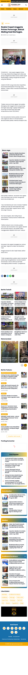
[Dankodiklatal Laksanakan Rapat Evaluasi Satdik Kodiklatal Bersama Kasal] (5, 562)
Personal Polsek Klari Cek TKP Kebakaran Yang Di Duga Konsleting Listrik (13, 465)
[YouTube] (16, 628)
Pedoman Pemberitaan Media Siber (11, 639)
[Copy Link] (13, 276)
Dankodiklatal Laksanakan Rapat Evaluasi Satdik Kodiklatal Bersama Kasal (17, 562)
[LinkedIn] (12, 632)
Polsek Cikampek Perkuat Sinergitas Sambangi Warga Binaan (13, 471)
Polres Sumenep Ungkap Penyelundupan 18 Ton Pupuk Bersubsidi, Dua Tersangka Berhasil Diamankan (15, 482)
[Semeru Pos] (14, 5)
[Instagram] (12, 628)
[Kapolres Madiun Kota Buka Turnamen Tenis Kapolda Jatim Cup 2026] (5, 162)
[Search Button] (26, 5)
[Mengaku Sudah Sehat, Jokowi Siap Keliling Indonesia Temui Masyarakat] (5, 190)
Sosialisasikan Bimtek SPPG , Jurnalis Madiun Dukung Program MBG (17, 496)
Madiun (4, 383)
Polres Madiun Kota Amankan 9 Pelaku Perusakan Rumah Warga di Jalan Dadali (20, 303)
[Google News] (20, 628)
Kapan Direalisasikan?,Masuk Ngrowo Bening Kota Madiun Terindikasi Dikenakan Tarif (15, 510)
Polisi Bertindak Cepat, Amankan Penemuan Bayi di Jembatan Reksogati (17, 182)
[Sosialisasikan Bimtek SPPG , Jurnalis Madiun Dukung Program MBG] (5, 497)
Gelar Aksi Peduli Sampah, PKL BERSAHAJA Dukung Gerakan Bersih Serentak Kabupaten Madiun (10, 387)
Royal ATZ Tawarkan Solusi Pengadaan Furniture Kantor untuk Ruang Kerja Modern (9, 407)
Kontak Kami (16, 636)
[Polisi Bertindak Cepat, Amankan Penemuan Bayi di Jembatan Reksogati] (5, 183)
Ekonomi (21, 9)
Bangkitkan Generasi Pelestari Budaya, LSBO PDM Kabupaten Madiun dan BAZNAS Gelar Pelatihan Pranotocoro (17, 168)
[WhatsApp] (10, 276)
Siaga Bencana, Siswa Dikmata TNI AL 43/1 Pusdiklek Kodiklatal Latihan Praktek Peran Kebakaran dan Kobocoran (17, 568)
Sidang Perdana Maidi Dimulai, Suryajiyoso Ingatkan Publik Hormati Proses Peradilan (10, 376)
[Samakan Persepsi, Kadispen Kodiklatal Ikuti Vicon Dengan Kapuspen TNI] (5, 576)
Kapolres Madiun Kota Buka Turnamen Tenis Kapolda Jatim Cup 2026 (17, 161)
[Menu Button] (2, 5)
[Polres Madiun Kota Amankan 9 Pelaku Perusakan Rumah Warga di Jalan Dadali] (21, 296)
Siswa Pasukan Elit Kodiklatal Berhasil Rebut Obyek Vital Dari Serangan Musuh (17, 582)
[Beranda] (2, 23)
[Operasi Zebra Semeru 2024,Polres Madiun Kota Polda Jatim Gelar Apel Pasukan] (5, 504)
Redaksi (10, 636)
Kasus (15, 9)
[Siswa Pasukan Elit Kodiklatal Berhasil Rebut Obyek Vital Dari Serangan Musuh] (5, 583)
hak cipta (11, 644)
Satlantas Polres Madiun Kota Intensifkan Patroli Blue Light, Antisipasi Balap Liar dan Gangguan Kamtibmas (7, 318)
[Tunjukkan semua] (25, 491)
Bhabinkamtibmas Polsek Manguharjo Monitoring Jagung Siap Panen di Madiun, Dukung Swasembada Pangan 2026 (17, 175)
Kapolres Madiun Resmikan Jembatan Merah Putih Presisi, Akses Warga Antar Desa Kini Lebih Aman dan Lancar (17, 155)
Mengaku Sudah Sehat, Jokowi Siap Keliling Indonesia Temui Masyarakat (15, 189)
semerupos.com (18, 644)
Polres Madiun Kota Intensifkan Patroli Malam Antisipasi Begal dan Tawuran (6, 333)
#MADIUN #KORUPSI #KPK (9, 373)
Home (2, 9)
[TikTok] (23, 628)
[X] (5, 276)
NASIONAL (4, 414)
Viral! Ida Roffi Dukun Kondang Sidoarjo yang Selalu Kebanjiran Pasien (14, 460)
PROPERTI (4, 404)
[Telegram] (8, 276)
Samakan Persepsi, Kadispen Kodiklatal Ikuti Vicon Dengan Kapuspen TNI (17, 575)
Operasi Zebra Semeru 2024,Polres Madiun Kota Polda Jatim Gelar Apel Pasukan (16, 503)
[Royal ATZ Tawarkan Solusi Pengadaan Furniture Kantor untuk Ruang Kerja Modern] (24, 406)
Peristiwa (8, 9)
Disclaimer (23, 639)
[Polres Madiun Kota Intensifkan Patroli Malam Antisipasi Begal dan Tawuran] (7, 326)
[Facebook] (2, 276)
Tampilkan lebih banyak (14, 436)
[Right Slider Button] (26, 8)
